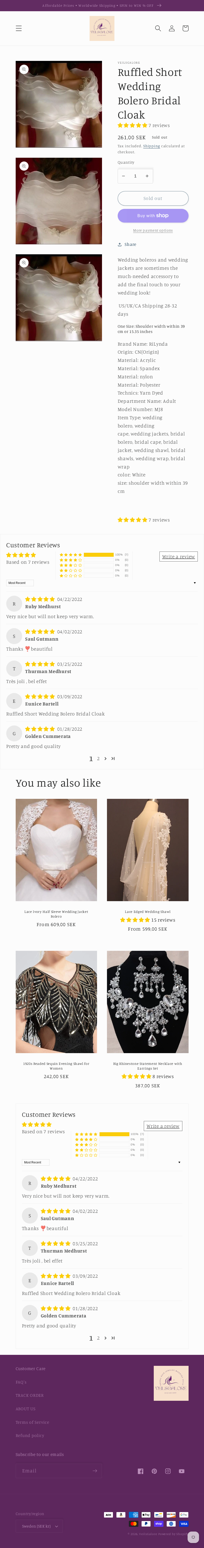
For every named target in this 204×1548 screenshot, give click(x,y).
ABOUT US (26, 1408)
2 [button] (98, 758)
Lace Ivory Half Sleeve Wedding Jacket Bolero (56, 913)
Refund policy (30, 1435)
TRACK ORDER (30, 1395)
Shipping (151, 145)
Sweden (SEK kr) (36, 1526)
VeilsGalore (148, 1534)
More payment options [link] (153, 230)
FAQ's (21, 1382)
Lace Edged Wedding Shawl (147, 911)
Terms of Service (32, 1422)
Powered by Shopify (173, 1534)
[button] (19, 28)
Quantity (126, 162)
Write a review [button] (178, 556)
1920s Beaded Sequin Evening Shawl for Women (56, 1065)
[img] (40, 599)
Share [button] (130, 244)
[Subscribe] (95, 1471)
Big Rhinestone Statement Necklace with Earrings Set (147, 1065)
